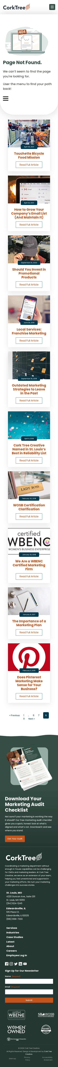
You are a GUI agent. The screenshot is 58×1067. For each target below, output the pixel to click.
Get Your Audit (15, 838)
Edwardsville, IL (16, 908)
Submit (29, 1000)
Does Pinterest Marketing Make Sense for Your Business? (29, 683)
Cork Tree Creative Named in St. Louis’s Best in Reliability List (29, 449)
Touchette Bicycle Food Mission (29, 156)
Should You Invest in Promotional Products (29, 273)
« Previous (14, 715)
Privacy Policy (27, 1058)
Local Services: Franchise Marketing (29, 331)
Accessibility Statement (47, 1058)
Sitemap (12, 1058)
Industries (12, 932)
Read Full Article (29, 164)
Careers (11, 950)
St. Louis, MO (14, 892)
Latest (10, 941)
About (10, 946)
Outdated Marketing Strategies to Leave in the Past (29, 389)
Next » (31, 718)
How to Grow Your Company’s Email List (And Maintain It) (29, 213)
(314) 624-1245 (14, 903)
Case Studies (14, 937)
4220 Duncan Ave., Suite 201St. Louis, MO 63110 (20, 898)
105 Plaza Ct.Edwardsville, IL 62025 (17, 913)
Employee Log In (16, 955)
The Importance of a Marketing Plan (29, 623)
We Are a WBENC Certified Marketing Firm (29, 565)
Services (11, 928)
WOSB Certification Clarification (29, 507)
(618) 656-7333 (14, 919)
